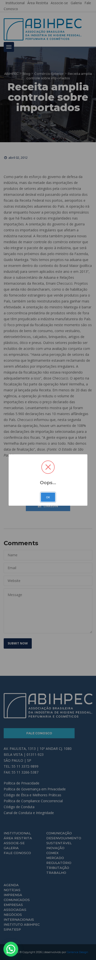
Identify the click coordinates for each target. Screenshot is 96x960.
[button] (10, 949)
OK (48, 497)
